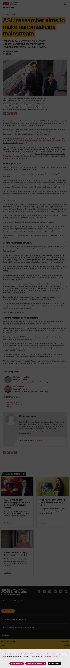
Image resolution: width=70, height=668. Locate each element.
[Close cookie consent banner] (66, 654)
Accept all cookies (16, 663)
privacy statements (52, 656)
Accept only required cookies (36, 663)
